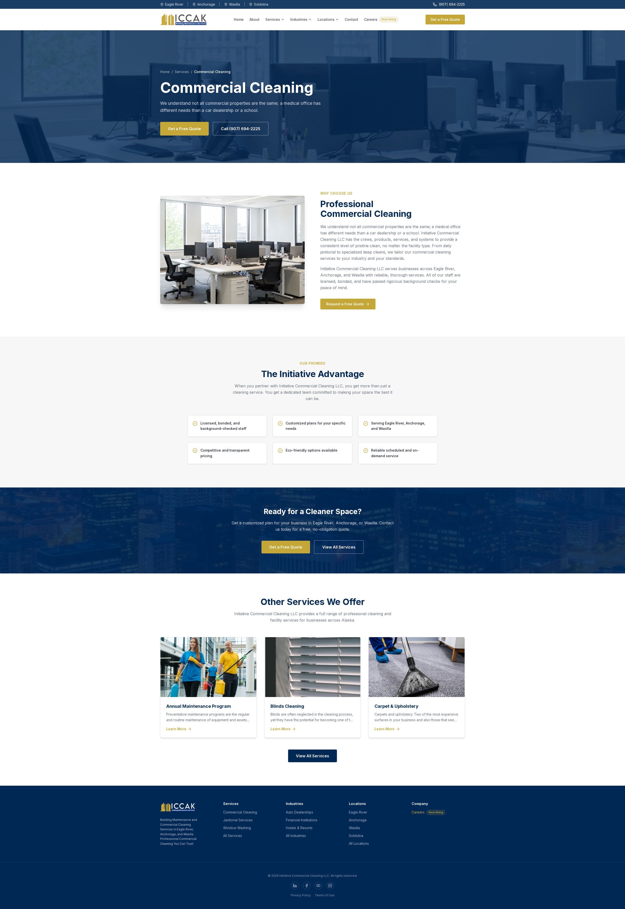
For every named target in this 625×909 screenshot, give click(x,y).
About (255, 19)
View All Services (338, 547)
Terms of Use (324, 895)
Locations (326, 19)
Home (239, 19)
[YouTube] (318, 885)
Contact (351, 19)
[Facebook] (307, 885)
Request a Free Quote (345, 304)
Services (272, 19)
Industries (298, 19)
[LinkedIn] (295, 885)
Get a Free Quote (445, 19)
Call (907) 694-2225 (240, 128)
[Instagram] (330, 885)
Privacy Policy (301, 895)
